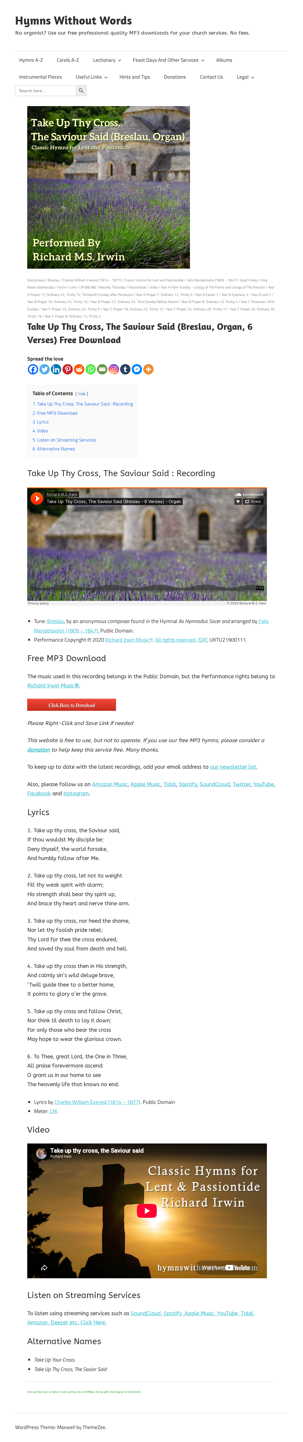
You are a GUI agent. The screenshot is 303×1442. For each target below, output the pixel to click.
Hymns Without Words (73, 20)
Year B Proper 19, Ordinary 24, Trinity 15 (57, 301)
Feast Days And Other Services (166, 60)
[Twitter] (44, 369)
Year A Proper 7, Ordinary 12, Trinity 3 (164, 294)
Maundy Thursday (112, 287)
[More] (148, 369)
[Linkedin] (56, 369)
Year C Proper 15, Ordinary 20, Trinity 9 (70, 309)
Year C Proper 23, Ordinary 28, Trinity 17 (197, 309)
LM (53, 1111)
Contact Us (211, 77)
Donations (175, 77)
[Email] (102, 369)
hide (82, 393)
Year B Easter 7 (207, 294)
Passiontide (137, 287)
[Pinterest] (67, 369)
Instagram (76, 793)
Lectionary (104, 60)
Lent (73, 287)
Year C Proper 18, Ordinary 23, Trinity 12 (133, 309)
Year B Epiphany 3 (235, 294)
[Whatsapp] (91, 369)
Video (153, 287)
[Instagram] (114, 369)
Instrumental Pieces (40, 77)
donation (38, 750)
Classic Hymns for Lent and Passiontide (153, 280)
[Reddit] (79, 369)
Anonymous (36, 280)
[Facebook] (33, 369)
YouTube (263, 784)
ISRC (203, 640)
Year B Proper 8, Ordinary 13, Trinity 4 (209, 301)
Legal (243, 77)
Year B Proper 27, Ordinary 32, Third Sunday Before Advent (134, 301)
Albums (224, 60)
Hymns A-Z (31, 60)
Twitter (241, 784)
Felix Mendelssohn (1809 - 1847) (212, 280)
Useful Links (89, 77)
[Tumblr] (125, 369)
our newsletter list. (234, 767)
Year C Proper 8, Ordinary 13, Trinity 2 (73, 316)
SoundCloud (215, 784)
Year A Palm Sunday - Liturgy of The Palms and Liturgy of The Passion (213, 287)
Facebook (39, 793)
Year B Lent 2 (261, 294)
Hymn (61, 287)
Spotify (188, 784)
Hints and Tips (135, 77)
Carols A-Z (68, 60)
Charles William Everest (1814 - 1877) (91, 280)
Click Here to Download (72, 705)
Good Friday (248, 280)
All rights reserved (175, 640)
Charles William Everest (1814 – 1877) (97, 1102)
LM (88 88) (87, 287)
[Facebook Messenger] (137, 369)
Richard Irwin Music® (129, 640)
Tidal (169, 784)
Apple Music (145, 784)
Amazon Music (110, 784)
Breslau (53, 280)
